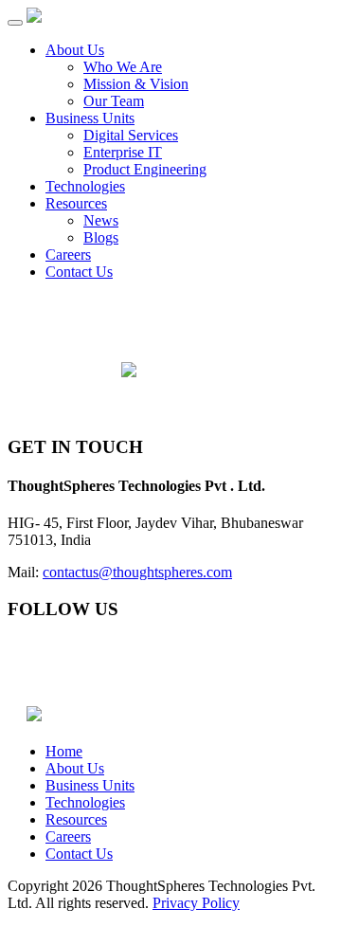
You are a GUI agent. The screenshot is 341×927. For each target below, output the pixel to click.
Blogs (100, 237)
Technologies (85, 186)
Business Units (90, 118)
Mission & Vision (135, 84)
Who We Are (122, 67)
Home (63, 751)
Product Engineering (144, 169)
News (100, 220)
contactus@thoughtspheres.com (137, 572)
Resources (76, 203)
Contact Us (79, 272)
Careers (68, 254)
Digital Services (130, 135)
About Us (74, 50)
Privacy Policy (196, 903)
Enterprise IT (122, 152)
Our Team (113, 101)
